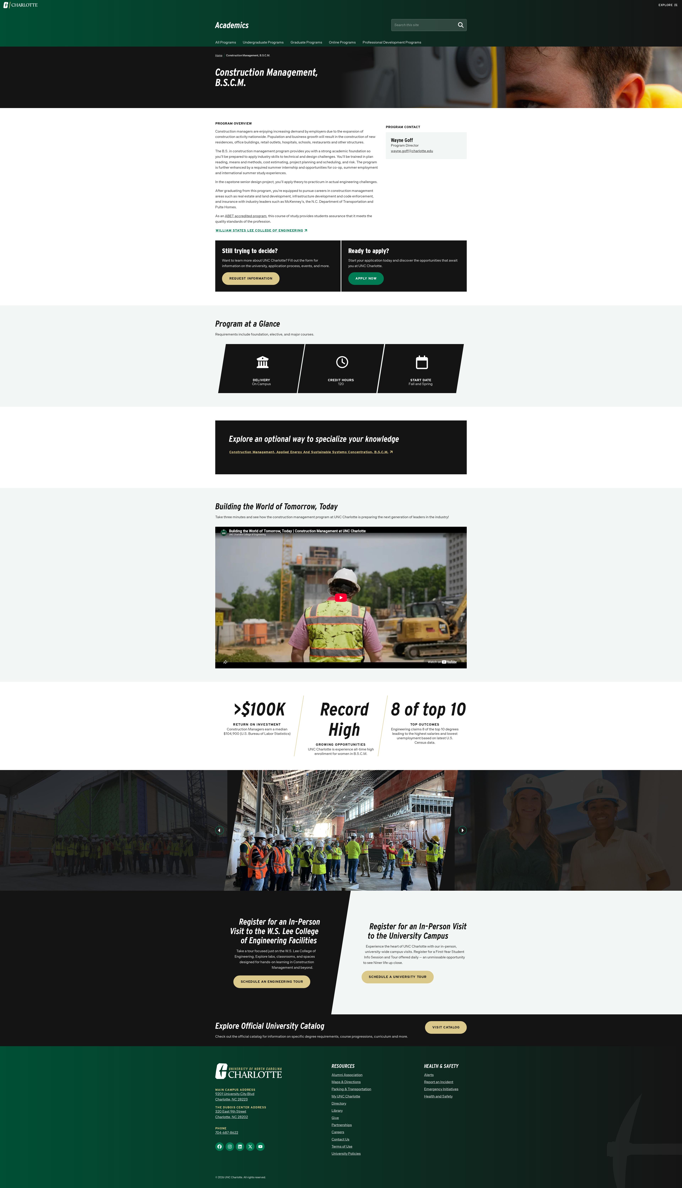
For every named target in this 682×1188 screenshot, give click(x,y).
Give (335, 1118)
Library (337, 1111)
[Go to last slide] (219, 830)
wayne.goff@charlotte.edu (412, 151)
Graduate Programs (306, 42)
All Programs (225, 42)
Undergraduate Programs (263, 42)
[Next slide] (462, 830)
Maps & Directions (346, 1082)
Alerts (429, 1075)
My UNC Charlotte (346, 1096)
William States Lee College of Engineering (259, 230)
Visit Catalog (446, 1027)
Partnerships (342, 1125)
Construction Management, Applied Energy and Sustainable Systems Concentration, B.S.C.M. (308, 452)
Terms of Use (342, 1146)
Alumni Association (347, 1075)
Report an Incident (438, 1082)
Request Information (250, 278)
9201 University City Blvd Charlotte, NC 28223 (234, 1096)
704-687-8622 (226, 1133)
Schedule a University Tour (398, 977)
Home (218, 55)
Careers (338, 1132)
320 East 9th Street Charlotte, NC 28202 (231, 1114)
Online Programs (342, 42)
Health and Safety (438, 1096)
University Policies (346, 1154)
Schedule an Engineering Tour (272, 982)
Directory (339, 1103)
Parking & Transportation (351, 1089)
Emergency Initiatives (441, 1089)
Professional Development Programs (392, 42)
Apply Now (366, 278)
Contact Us (340, 1139)
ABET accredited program (246, 216)
